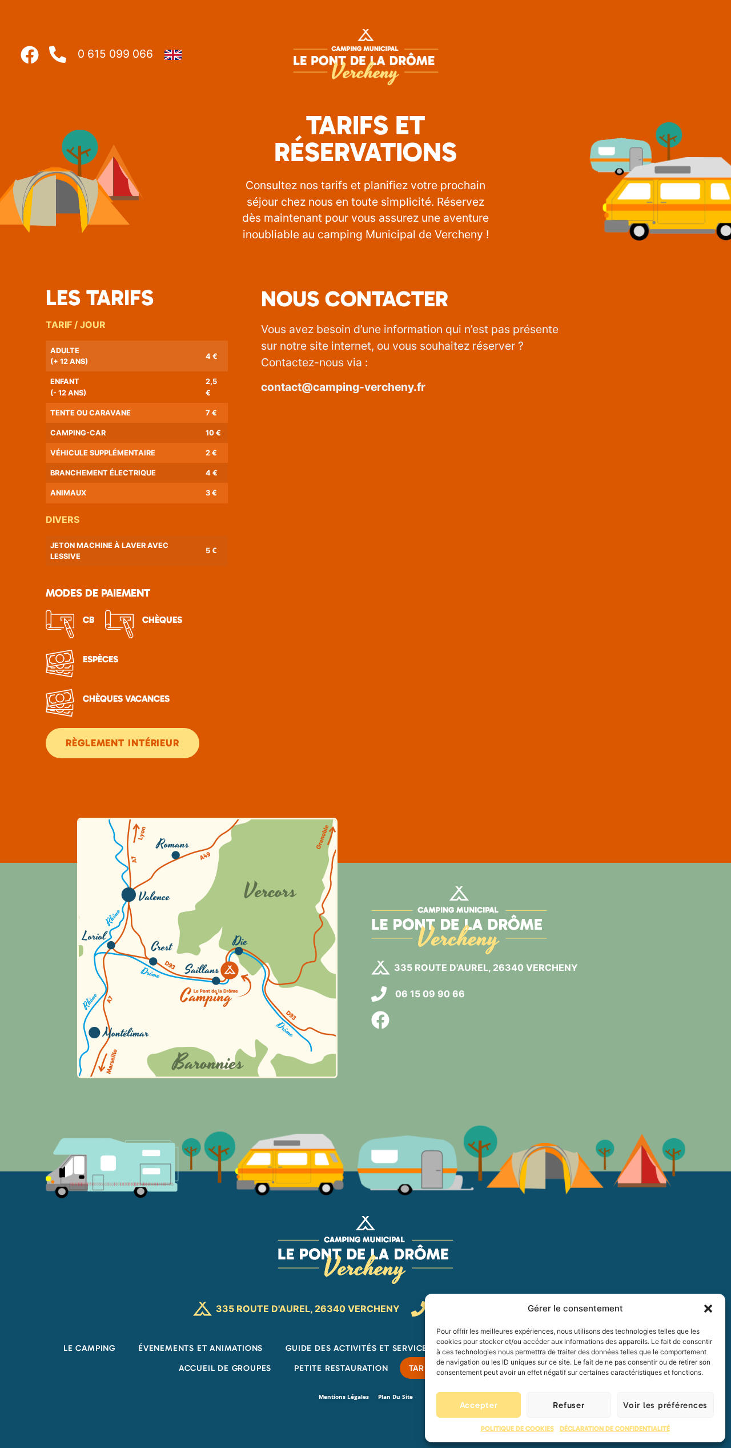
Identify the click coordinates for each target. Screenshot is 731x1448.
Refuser (568, 1405)
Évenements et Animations (200, 1348)
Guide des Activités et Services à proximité (387, 1348)
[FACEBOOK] (380, 1020)
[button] (708, 1308)
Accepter (479, 1405)
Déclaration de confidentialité (615, 1429)
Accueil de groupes (225, 1368)
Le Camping (89, 1348)
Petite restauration (341, 1368)
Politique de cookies (517, 1429)
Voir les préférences (665, 1405)
